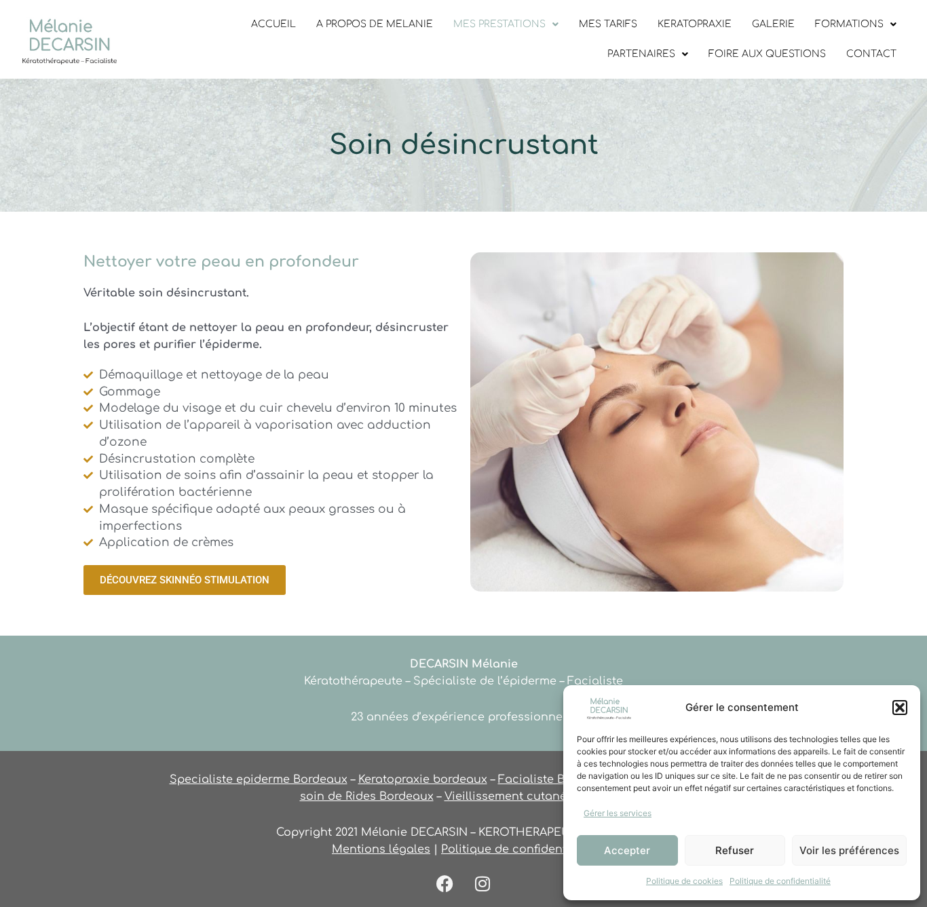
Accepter (627, 850)
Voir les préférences (849, 850)
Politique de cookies (684, 881)
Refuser (734, 850)
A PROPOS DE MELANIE (374, 24)
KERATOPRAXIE (695, 24)
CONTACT (871, 54)
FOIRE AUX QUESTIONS (767, 54)
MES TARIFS (608, 24)
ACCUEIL (273, 24)
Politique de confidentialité (780, 881)
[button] (900, 707)
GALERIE (773, 24)
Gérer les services (617, 813)
